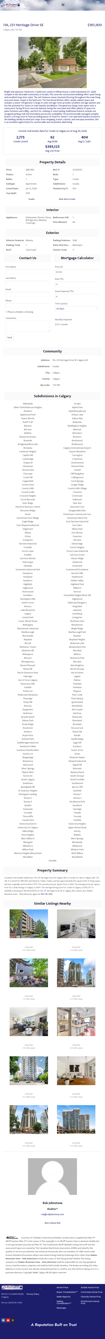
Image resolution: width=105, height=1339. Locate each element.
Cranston (77, 492)
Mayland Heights (77, 640)
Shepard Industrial (77, 761)
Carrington (77, 455)
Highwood (28, 588)
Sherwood (28, 765)
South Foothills (77, 780)
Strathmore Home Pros (90, 1302)
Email (8, 289)
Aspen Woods (27, 418)
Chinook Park (77, 466)
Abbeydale (28, 404)
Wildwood (77, 846)
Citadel (77, 470)
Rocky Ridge (28, 724)
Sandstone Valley (28, 746)
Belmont (77, 430)
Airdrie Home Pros (90, 1287)
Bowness (77, 437)
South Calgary (28, 780)
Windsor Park (77, 850)
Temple (77, 813)
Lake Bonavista (28, 610)
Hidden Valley (77, 581)
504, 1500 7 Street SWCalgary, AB (28, 1089)
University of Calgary (28, 828)
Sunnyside (28, 809)
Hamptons (28, 573)
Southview (28, 783)
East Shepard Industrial (28, 525)
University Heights (77, 824)
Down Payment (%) (64, 291)
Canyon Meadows (77, 452)
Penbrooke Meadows (28, 695)
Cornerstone (28, 485)
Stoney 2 (28, 798)
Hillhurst (77, 588)
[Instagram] (13, 1320)
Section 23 (28, 754)
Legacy (27, 614)
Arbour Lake (77, 415)
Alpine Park (77, 407)
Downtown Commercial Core (77, 514)
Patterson (28, 691)
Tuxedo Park (28, 820)
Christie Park (28, 470)
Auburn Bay (77, 418)
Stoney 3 (77, 798)
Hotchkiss (28, 595)
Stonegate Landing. (28, 794)
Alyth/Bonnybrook (77, 411)
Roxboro (28, 732)
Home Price (62, 1287)
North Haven (77, 673)
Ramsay (28, 706)
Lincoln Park (27, 617)
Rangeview (28, 710)
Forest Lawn (28, 551)
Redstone (27, 713)
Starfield (77, 791)
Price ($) (59, 267)
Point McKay (77, 699)
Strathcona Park (77, 802)
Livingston (77, 617)
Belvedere (77, 433)
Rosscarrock (77, 728)
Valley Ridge (28, 831)
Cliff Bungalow (77, 474)
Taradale (28, 813)
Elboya (28, 533)
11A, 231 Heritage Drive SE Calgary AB (70, 360)
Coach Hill (28, 477)
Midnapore (28, 654)
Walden (77, 835)
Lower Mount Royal (28, 621)
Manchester (77, 625)
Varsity (77, 831)
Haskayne (27, 577)
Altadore (28, 411)
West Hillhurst (28, 839)
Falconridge (77, 544)
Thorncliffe (28, 816)
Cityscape (27, 474)
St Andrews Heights (27, 791)
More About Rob (52, 1223)
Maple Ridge (77, 629)
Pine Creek (77, 695)
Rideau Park (27, 721)
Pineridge (27, 699)
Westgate (28, 842)
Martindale (27, 636)
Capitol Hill (28, 455)
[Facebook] (3, 1320)
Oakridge (27, 676)
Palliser (77, 680)
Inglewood (77, 599)
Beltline (27, 433)
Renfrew (77, 713)
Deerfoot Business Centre (27, 507)
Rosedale (77, 724)
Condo (52, 131)
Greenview (77, 566)
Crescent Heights (28, 496)
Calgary (63, 131)
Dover (28, 514)
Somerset (28, 776)
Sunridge (77, 809)
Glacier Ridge (77, 558)
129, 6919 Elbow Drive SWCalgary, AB (29, 991)
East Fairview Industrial (77, 522)
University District (27, 824)
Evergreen (28, 540)
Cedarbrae (77, 459)
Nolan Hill (27, 669)
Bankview (77, 422)
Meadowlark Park (77, 647)
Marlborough (28, 632)
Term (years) (61, 304)
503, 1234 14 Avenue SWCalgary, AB (28, 942)
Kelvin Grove (28, 603)
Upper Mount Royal (77, 828)
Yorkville (52, 861)
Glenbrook (77, 562)
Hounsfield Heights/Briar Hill (77, 595)
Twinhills (77, 820)
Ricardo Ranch (27, 717)
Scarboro (77, 746)
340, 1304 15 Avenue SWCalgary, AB (76, 1040)
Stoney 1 (77, 794)
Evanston (77, 536)
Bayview (28, 426)
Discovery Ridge (27, 511)
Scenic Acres (77, 750)
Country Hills (28, 488)
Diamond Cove (77, 507)
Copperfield (27, 481)
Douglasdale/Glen (77, 511)
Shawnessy (28, 761)
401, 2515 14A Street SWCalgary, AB (28, 1040)
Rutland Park (28, 739)
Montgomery (27, 662)
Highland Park (77, 584)
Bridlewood (77, 444)
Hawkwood (77, 577)
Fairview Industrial (27, 544)
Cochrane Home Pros (91, 1292)
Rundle (77, 735)
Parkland (77, 687)
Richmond (77, 717)
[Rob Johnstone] (52, 1194)
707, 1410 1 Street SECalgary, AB (76, 942)
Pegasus (77, 691)
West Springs (77, 839)
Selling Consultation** (64, 1302)
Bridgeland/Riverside (28, 444)
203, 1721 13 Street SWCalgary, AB (76, 1089)
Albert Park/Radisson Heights (28, 407)
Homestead (27, 592)
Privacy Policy (33, 1294)
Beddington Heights (77, 426)
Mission (28, 658)
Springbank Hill (28, 787)
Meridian (77, 651)
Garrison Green (77, 555)
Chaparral (28, 463)
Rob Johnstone (52, 1203)
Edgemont (28, 529)
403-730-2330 (46, 894)
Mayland (28, 640)
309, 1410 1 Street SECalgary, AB (29, 1137)
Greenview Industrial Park (28, 570)
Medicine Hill (28, 651)
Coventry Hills (27, 492)
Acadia (55, 366)
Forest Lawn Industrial (77, 551)
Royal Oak (77, 732)
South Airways (77, 776)
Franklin (28, 555)
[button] (63, 5)
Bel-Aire (28, 430)
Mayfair (77, 636)
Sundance (77, 805)
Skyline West (28, 772)
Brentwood (77, 441)
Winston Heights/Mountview (28, 853)
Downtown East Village (28, 518)
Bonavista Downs (28, 437)
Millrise (77, 654)
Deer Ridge (28, 503)
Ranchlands (77, 706)
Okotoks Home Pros (91, 1296)
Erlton (28, 536)
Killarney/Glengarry (77, 603)
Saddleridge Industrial (27, 743)
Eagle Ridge (27, 522)
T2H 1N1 (56, 385)
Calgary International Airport (77, 448)
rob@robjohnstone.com (52, 1214)
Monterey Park (77, 658)
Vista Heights (27, 835)
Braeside (28, 441)
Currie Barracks (27, 500)
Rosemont (28, 728)
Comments (11, 318)
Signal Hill (77, 765)
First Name (11, 267)
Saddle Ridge (77, 739)
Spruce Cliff (77, 787)
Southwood (77, 783)
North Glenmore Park (28, 673)
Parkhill (27, 687)
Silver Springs (27, 769)
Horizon (77, 592)
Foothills (28, 547)
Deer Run (77, 503)
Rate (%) (59, 279)
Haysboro (27, 581)
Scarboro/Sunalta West (28, 750)
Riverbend (77, 721)
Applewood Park (28, 415)
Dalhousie (77, 500)
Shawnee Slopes (77, 757)
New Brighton (77, 665)
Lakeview (77, 610)
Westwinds (77, 842)
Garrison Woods (28, 558)
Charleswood (77, 463)
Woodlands (77, 857)
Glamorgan (27, 562)
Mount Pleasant (27, 665)
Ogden (77, 676)
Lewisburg (77, 614)
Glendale (28, 566)
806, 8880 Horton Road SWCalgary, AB (76, 1137)
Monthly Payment (63, 320)
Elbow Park (77, 529)
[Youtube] (8, 1320)
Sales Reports (63, 1296)
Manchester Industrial (27, 629)
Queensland (77, 702)
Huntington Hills (27, 599)
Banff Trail (28, 422)
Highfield (28, 584)
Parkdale (77, 684)
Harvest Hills (77, 573)
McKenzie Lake (77, 643)
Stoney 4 (28, 802)
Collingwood (77, 477)
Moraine (77, 662)
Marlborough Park (77, 632)
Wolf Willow (77, 853)
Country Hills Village (77, 488)
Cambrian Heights (27, 452)
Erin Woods (77, 533)
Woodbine (28, 857)
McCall (28, 643)
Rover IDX (95, 1276)
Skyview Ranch (77, 772)
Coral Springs (77, 481)
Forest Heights (77, 547)
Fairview (77, 540)
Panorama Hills (28, 684)
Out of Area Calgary (27, 680)
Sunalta (27, 805)
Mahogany (28, 625)
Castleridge (27, 459)
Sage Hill (77, 743)
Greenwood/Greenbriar (77, 570)
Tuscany (77, 816)
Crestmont (77, 496)
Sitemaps (61, 1307)
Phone (9, 301)
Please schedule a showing (20, 312)
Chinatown (28, 466)
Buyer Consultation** (67, 1292)
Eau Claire (77, 525)
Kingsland (77, 606)
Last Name (11, 278)
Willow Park (27, 850)
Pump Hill (27, 702)
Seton (77, 754)
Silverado (77, 769)
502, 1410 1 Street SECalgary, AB (76, 991)
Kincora (27, 606)
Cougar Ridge (77, 485)
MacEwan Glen (77, 621)
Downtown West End (77, 518)
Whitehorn (28, 846)
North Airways (77, 669)
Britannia (28, 448)
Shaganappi (27, 757)
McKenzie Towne (28, 647)
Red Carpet (77, 710)
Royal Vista (28, 735)
